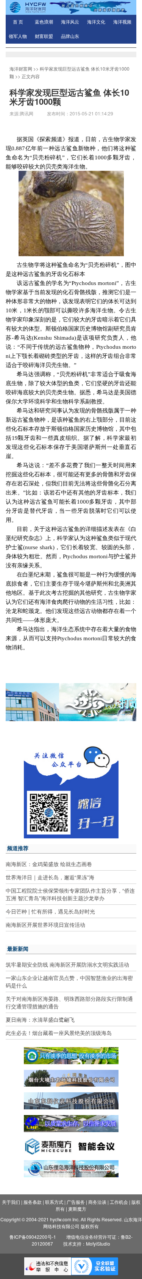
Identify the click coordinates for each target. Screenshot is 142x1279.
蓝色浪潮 (44, 22)
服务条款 (32, 1202)
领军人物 (18, 36)
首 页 (18, 22)
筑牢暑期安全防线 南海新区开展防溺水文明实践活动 (67, 964)
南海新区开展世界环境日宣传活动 (45, 924)
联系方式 (54, 1202)
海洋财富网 (20, 68)
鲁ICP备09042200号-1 (32, 1236)
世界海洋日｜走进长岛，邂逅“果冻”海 (50, 877)
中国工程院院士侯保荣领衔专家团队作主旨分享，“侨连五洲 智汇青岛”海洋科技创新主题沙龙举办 (70, 894)
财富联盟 (44, 36)
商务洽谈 (97, 1202)
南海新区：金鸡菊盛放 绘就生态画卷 (49, 864)
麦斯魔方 (77, 1208)
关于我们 (11, 1202)
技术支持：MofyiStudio (86, 1243)
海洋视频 (122, 22)
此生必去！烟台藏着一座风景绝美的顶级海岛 (59, 1032)
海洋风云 (70, 22)
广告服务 (76, 1202)
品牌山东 (70, 36)
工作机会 (119, 1202)
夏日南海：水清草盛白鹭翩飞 (40, 1019)
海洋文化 (96, 22)
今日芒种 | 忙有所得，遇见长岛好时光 (50, 911)
